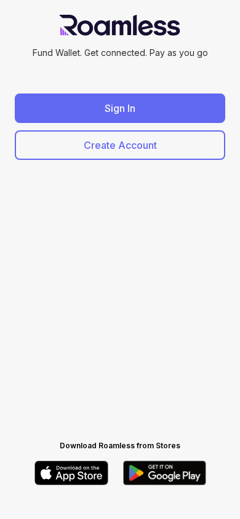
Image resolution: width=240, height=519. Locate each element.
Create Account (120, 145)
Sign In (120, 108)
